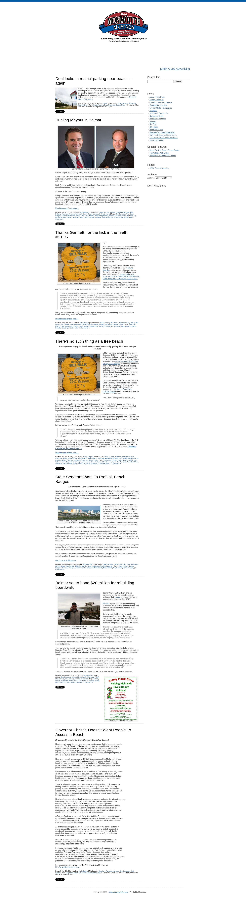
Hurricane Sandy (75, 324)
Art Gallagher (84, 212)
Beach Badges (84, 326)
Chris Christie (64, 324)
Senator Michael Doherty (73, 682)
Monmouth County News (116, 105)
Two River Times (156, 140)
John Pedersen (96, 462)
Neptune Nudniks (98, 324)
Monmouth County (68, 214)
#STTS (102, 323)
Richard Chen (118, 217)
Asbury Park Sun (156, 100)
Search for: (153, 77)
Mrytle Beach (117, 568)
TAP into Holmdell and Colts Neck (163, 138)
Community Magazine (158, 105)
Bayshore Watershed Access (109, 871)
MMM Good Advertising (175, 68)
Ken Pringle (67, 217)
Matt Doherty (83, 217)
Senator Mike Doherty (69, 463)
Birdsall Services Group (117, 216)
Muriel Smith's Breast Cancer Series (164, 150)
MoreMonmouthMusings (118, 892)
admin (105, 103)
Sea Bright (65, 328)
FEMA (97, 677)
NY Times (153, 127)
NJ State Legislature (105, 458)
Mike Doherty (92, 458)
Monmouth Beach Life (158, 113)
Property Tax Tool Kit (119, 458)
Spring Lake (74, 328)
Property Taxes (133, 458)
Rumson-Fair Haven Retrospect (162, 132)
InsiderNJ (153, 111)
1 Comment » (88, 682)
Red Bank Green (156, 130)
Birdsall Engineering (122, 212)
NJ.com (106, 603)
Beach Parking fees (68, 216)
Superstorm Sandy (111, 324)
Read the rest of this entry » (66, 208)
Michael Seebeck (95, 217)
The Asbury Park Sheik (159, 153)
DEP (100, 873)
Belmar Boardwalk (61, 680)
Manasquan (125, 326)
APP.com (132, 324)
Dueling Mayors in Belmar (78, 120)
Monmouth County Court (83, 214)
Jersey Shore (87, 324)
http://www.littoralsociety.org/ (67, 867)
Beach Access (123, 103)
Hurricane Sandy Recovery (83, 568)
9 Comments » (84, 328)
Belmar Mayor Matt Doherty (70, 462)
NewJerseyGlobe (156, 116)
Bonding (91, 680)
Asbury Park (59, 326)
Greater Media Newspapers (160, 108)
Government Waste (127, 457)
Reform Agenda (60, 460)
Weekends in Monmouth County (162, 156)
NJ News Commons (157, 119)
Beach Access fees (122, 214)
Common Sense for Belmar (160, 102)
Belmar (112, 212)
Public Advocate (107, 217)
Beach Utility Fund (82, 216)
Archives (151, 178)
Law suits (75, 217)
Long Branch (115, 326)
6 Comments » (116, 463)
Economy (122, 564)
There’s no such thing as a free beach (89, 341)
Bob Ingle (107, 326)
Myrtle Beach (116, 462)
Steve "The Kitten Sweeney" (88, 463)
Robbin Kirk (128, 217)
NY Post (152, 124)
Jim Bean (129, 216)
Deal (105, 105)
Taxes (121, 324)
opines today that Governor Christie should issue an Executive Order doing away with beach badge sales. (121, 276)
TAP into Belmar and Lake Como (163, 135)
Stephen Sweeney (73, 460)
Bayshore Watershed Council (76, 873)
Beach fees (94, 326)
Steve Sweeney (104, 463)
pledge (117, 597)
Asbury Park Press (111, 323)
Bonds (97, 680)
